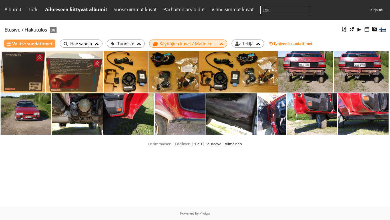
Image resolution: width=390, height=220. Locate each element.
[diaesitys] (359, 29)
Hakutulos (36, 29)
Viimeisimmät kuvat (233, 9)
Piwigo (205, 213)
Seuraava (213, 143)
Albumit (13, 9)
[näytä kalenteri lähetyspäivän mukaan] (366, 29)
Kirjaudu (377, 9)
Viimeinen (233, 143)
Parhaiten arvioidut (184, 9)
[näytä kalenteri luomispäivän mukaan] (374, 29)
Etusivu (13, 29)
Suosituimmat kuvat (135, 9)
